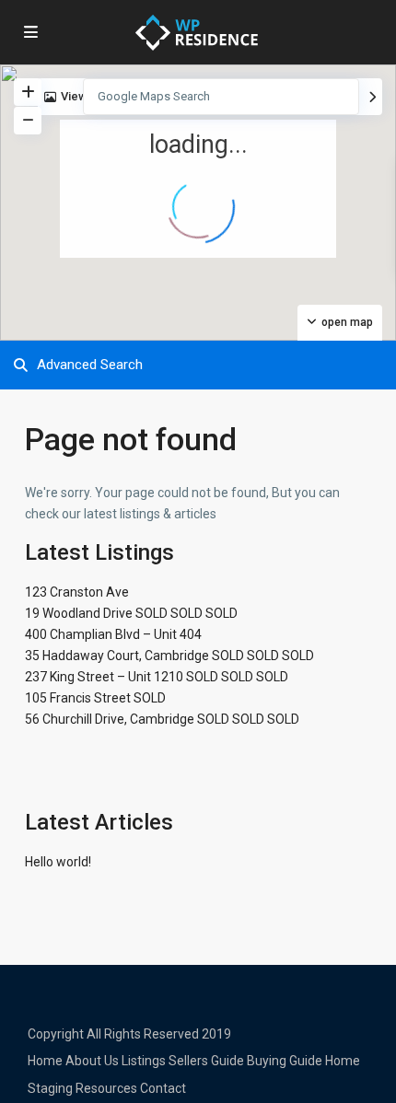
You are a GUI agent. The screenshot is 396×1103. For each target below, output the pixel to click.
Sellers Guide (206, 1060)
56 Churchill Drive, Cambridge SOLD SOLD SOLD (162, 719)
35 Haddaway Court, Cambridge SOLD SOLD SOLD (169, 655)
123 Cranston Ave (77, 592)
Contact (163, 1088)
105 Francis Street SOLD (95, 698)
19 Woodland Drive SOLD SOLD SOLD (131, 613)
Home (45, 1060)
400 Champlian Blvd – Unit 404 (113, 634)
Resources (106, 1088)
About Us (92, 1060)
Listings (144, 1060)
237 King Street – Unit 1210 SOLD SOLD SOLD (156, 676)
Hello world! (58, 861)
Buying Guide (284, 1060)
